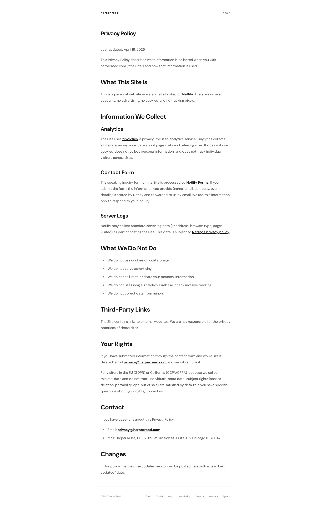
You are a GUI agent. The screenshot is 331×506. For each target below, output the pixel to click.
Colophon (199, 496)
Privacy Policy (183, 496)
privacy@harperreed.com (145, 362)
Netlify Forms (197, 182)
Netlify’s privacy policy (210, 232)
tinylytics (130, 139)
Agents (226, 496)
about (226, 13)
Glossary (213, 496)
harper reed (110, 13)
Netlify (187, 94)
